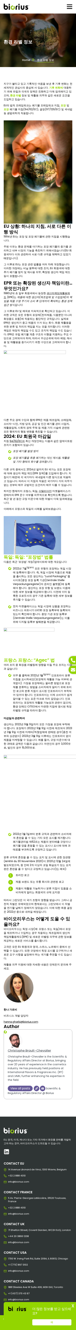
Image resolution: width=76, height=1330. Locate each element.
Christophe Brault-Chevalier (29, 1050)
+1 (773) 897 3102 (11, 1264)
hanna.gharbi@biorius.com (21, 1022)
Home (26, 60)
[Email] (42, 1088)
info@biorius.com (11, 1181)
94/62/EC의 (17, 441)
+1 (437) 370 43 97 (11, 1293)
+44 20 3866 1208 (11, 1236)
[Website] (36, 1088)
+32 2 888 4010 (11, 1175)
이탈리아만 (45, 491)
